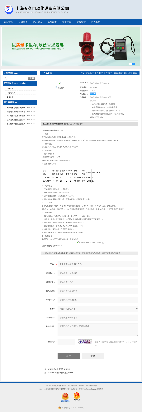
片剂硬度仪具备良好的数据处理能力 (16, 116)
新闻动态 (52, 22)
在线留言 (81, 22)
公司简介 (23, 22)
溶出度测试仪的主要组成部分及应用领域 (16, 124)
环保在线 (82, 389)
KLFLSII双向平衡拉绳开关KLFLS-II (61, 373)
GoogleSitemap (91, 389)
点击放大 (61, 88)
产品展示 (37, 22)
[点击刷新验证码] (85, 341)
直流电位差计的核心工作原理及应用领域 (16, 112)
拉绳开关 (10, 89)
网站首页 (8, 22)
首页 (82, 73)
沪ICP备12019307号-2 (82, 386)
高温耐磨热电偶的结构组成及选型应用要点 (16, 108)
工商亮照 (100, 389)
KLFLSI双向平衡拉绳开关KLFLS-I (125, 73)
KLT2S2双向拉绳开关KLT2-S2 (59, 369)
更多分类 (10, 97)
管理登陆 (93, 386)
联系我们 (95, 22)
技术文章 (66, 22)
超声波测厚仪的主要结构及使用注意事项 (16, 120)
